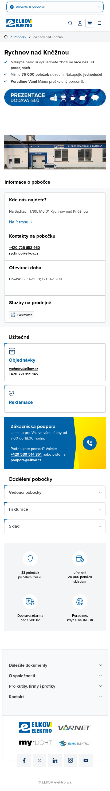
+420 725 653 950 (24, 247)
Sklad (14, 526)
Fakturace (18, 509)
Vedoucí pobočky (25, 492)
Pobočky (20, 37)
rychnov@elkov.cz (23, 253)
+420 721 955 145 (23, 374)
